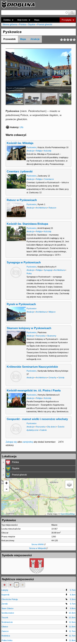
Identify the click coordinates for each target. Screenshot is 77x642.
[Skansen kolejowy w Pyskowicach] (32, 99)
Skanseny (51, 336)
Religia (39, 151)
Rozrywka (40, 336)
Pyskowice (31, 147)
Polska (22, 24)
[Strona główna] (18, 5)
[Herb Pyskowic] (37, 572)
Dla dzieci (51, 427)
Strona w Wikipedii (37, 548)
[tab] (38, 462)
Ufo (21, 127)
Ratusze (52, 208)
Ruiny (29, 273)
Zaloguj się (11, 442)
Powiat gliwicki (44, 24)
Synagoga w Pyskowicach (24, 262)
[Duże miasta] (4, 584)
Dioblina (5, 20)
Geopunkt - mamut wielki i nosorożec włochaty (37, 419)
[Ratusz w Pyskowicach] (49, 99)
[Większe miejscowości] (16, 584)
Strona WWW (37, 544)
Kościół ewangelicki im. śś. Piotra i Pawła (34, 390)
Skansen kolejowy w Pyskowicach (29, 328)
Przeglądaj (65, 20)
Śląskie (31, 24)
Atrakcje (35, 39)
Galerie (43, 430)
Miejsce (52, 312)
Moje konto (21, 20)
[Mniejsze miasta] (10, 584)
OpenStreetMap (67, 513)
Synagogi (48, 270)
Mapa (36, 20)
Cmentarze (49, 179)
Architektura (41, 208)
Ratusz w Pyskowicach (22, 200)
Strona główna (9, 24)
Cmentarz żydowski (20, 171)
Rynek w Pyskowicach (21, 304)
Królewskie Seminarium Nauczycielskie (32, 366)
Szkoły (61, 377)
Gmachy (52, 377)
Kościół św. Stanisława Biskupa (27, 223)
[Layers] (69, 484)
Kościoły (47, 151)
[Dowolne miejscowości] (22, 584)
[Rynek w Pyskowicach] (15, 99)
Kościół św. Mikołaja (20, 143)
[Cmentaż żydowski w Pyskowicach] (68, 99)
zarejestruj (27, 442)
